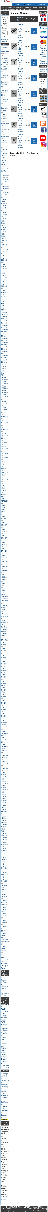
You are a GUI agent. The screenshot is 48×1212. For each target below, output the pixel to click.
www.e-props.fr (23, 1211)
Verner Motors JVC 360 (4, 894)
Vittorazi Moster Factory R (4, 948)
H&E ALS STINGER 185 (4, 436)
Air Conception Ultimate (4, 99)
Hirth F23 (4, 562)
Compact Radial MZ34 (4, 201)
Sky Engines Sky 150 (3, 849)
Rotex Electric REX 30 (3, 794)
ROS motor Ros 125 (4, 740)
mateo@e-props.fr (10, 1211)
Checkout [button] (29, 4)
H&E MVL (5, 457)
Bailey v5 (5, 145)
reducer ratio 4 (11, 9)
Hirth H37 (5, 579)
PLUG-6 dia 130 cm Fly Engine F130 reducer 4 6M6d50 (21, 125)
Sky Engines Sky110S (4, 879)
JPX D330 (5, 601)
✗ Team (4, 982)
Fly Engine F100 (3, 301)
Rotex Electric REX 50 (3, 801)
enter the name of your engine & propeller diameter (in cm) (4, 23)
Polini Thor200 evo (3, 683)
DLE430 (4, 245)
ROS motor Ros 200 (4, 746)
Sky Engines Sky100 (3, 866)
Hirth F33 (4, 566)
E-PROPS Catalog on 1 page (4, 966)
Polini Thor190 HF (3, 670)
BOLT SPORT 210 (3, 164)
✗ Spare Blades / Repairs (4, 1059)
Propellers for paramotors (26, 7)
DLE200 (4, 240)
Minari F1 (5, 609)
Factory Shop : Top (8, 7)
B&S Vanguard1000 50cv (5, 123)
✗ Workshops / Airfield (4, 986)
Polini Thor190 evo (3, 664)
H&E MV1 (5, 449)
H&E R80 (5, 479)
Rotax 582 (5, 768)
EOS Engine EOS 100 (4, 258)
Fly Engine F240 (3, 373)
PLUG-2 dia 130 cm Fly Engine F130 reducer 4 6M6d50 (21, 31)
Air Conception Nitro (4, 75)
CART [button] (18, 4)
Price (27, 19)
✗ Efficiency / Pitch (4, 1037)
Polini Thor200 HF (3, 690)
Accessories (5, 959)
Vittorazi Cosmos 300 (4, 909)
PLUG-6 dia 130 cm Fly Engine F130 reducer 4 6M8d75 (21, 140)
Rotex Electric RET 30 (3, 788)
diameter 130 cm (25, 9)
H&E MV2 (5, 453)
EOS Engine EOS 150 (4, 284)
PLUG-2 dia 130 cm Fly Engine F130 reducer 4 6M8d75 (21, 47)
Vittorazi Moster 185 (4, 929)
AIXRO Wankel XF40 (3, 117)
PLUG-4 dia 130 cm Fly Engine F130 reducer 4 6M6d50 (21, 93)
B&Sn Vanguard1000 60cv (5, 136)
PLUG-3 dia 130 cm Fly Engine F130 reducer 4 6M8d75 (21, 78)
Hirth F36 (4, 570)
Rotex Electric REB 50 (3, 781)
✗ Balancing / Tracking (4, 1085)
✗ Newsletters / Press (5, 993)
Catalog (3, 44)
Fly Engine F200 (3, 366)
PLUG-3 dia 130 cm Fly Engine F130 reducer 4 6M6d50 (21, 62)
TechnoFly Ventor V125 (4, 888)
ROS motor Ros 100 (4, 733)
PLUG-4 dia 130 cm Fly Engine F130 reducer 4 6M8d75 (21, 109)
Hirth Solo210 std (3, 592)
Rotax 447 (5, 751)
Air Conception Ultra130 (4, 108)
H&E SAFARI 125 (3, 495)
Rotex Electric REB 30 (3, 775)
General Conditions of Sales (43, 57)
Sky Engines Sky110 (3, 872)
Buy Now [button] (34, 32)
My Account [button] (42, 4)
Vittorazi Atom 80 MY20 (4, 903)
